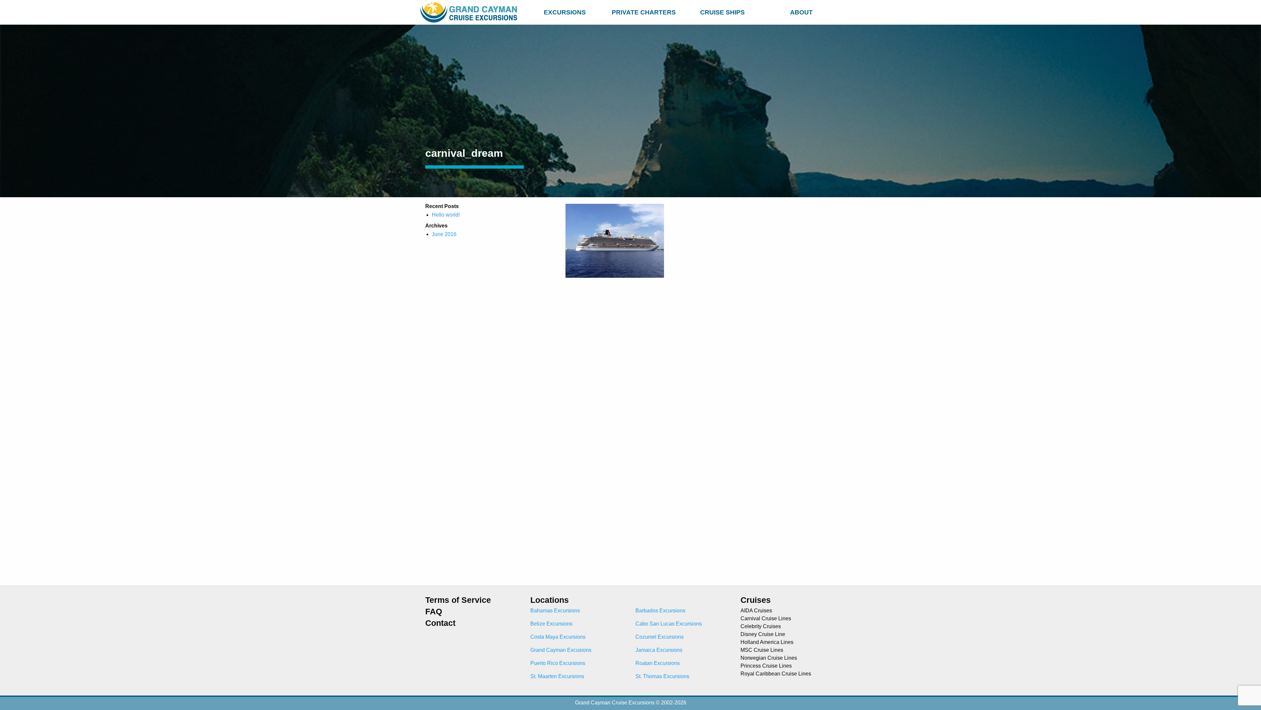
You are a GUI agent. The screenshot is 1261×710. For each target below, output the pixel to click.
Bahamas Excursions (555, 610)
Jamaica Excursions (658, 650)
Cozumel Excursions (659, 637)
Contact (440, 623)
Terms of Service (458, 600)
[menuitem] (564, 11)
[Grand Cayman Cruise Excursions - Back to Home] (470, 12)
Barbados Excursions (660, 610)
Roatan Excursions (657, 663)
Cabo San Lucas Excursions (668, 624)
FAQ (433, 611)
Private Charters (644, 12)
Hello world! (446, 215)
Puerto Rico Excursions (557, 663)
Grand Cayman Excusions (560, 650)
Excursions (565, 12)
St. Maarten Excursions (557, 676)
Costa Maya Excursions (558, 637)
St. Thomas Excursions (662, 676)
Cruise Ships (722, 12)
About (801, 12)
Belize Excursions (551, 624)
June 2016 (444, 234)
